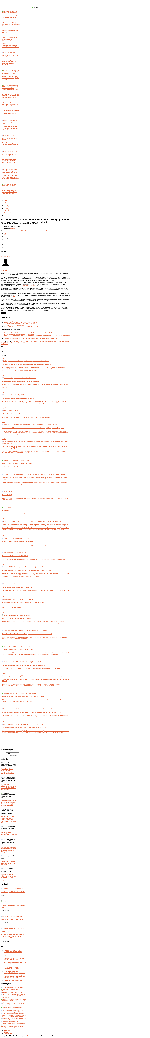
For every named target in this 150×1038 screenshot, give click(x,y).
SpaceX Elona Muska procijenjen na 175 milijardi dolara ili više (21, 326)
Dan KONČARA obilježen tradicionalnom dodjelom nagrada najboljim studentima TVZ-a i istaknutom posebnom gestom (37, 335)
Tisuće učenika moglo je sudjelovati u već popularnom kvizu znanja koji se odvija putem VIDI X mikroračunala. (32, 668)
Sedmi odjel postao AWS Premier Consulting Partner (10, 16)
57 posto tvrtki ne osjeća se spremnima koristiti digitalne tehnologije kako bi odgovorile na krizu (9, 803)
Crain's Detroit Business (28, 285)
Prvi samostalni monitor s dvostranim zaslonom (17, 587)
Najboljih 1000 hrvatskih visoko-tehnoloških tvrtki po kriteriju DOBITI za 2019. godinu (8, 849)
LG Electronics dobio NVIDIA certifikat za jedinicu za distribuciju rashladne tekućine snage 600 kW (13, 936)
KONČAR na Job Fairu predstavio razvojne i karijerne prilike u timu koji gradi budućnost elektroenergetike (35, 525)
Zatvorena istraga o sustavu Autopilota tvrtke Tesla (17, 321)
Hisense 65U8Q (6, 510)
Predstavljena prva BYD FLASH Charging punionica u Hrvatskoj (10, 128)
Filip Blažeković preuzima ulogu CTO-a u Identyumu (18, 398)
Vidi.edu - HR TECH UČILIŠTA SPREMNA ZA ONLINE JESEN (13, 951)
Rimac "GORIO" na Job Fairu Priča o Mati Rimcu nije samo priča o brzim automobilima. (26, 417)
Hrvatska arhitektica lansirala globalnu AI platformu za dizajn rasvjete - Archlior (26, 570)
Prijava (6, 1032)
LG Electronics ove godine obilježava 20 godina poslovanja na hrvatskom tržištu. (24, 467)
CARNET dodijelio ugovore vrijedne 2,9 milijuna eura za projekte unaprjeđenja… (11, 95)
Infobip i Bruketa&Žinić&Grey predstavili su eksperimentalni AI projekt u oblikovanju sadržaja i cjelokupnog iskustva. (34, 559)
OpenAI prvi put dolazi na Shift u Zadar (13, 892)
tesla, (2, 256)
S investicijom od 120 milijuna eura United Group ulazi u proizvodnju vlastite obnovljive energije (30, 337)
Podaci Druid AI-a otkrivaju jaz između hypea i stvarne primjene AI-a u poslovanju (27, 634)
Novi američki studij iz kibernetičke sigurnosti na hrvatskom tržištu (23, 696)
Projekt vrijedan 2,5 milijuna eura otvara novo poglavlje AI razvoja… (10, 78)
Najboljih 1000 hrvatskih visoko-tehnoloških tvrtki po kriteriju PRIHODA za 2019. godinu (8, 787)
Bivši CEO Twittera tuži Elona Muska (14, 325)
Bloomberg (16, 296)
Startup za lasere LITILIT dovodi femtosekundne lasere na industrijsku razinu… (9, 161)
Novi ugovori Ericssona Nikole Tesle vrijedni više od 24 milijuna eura (23, 603)
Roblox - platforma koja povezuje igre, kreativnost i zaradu (9, 834)
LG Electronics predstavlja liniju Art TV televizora (17, 649)
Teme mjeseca (8, 207)
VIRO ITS (26, 1036)
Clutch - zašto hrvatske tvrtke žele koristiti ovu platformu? (8, 863)
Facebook (7, 212)
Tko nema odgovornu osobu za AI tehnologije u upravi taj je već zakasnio (24, 727)
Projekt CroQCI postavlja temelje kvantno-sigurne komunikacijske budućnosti (10, 177)
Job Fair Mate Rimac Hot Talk (11, 414)
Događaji (6, 210)
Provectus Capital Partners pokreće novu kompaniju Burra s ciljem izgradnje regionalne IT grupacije (33, 428)
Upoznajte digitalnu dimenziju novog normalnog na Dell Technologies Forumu (7, 771)
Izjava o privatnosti (9, 1033)
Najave (6, 208)
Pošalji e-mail (7, 235)
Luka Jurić (13, 228)
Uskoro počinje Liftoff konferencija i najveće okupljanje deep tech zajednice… (9, 62)
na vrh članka (4, 344)
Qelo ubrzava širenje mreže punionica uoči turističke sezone (20, 381)
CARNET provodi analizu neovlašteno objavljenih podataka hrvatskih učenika (10, 45)
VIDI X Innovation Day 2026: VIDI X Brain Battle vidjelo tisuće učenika (23, 665)
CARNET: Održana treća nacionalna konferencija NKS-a (19, 541)
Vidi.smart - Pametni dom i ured (13, 980)
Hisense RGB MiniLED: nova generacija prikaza (16, 618)
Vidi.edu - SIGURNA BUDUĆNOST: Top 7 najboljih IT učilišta (14, 958)
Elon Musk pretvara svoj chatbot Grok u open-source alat (19, 323)
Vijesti (5, 202)
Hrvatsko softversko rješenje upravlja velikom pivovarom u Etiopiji (8, 876)
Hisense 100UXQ (7, 495)
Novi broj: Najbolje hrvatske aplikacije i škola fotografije (19, 334)
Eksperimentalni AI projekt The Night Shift (15, 556)
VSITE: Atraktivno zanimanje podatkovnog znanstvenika (12, 967)
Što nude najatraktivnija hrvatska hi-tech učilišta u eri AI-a (10, 30)
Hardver (6, 205)
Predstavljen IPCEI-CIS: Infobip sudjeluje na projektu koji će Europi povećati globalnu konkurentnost (31, 332)
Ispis (5, 233)
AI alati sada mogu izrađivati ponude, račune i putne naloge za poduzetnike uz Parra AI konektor (32, 712)
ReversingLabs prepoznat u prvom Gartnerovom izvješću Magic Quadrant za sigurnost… (10, 113)
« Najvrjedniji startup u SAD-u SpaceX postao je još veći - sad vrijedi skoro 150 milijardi (37, 341)
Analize (6, 204)
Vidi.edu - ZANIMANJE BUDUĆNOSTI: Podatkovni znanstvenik (15, 976)
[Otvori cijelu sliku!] (26, 231)
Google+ (12, 212)
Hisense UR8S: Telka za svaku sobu (12, 919)
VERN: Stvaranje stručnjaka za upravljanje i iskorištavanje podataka (14, 972)
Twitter (2, 212)
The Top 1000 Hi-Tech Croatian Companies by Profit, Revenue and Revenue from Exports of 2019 (8, 820)
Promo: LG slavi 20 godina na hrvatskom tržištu (17, 463)
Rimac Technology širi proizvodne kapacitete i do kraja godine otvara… (10, 144)
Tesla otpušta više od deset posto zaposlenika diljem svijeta (20, 322)
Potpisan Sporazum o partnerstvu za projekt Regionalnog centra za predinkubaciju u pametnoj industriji (32, 338)
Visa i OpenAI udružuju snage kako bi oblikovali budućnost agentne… (9, 192)
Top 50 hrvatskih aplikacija (11, 955)
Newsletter (7, 1030)
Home (5, 201)
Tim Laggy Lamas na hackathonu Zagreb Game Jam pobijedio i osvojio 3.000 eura (27, 364)
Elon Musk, (7, 256)
